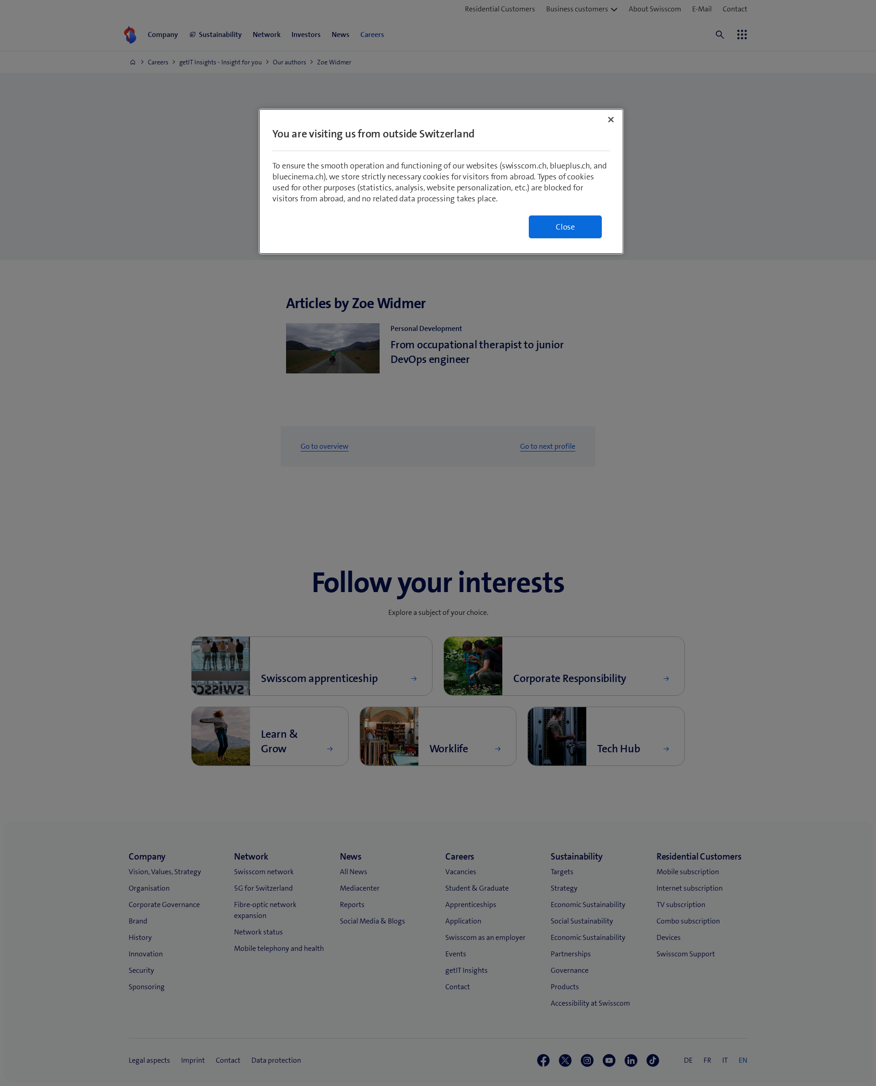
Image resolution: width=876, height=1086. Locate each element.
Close (565, 226)
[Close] (611, 120)
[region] (441, 181)
